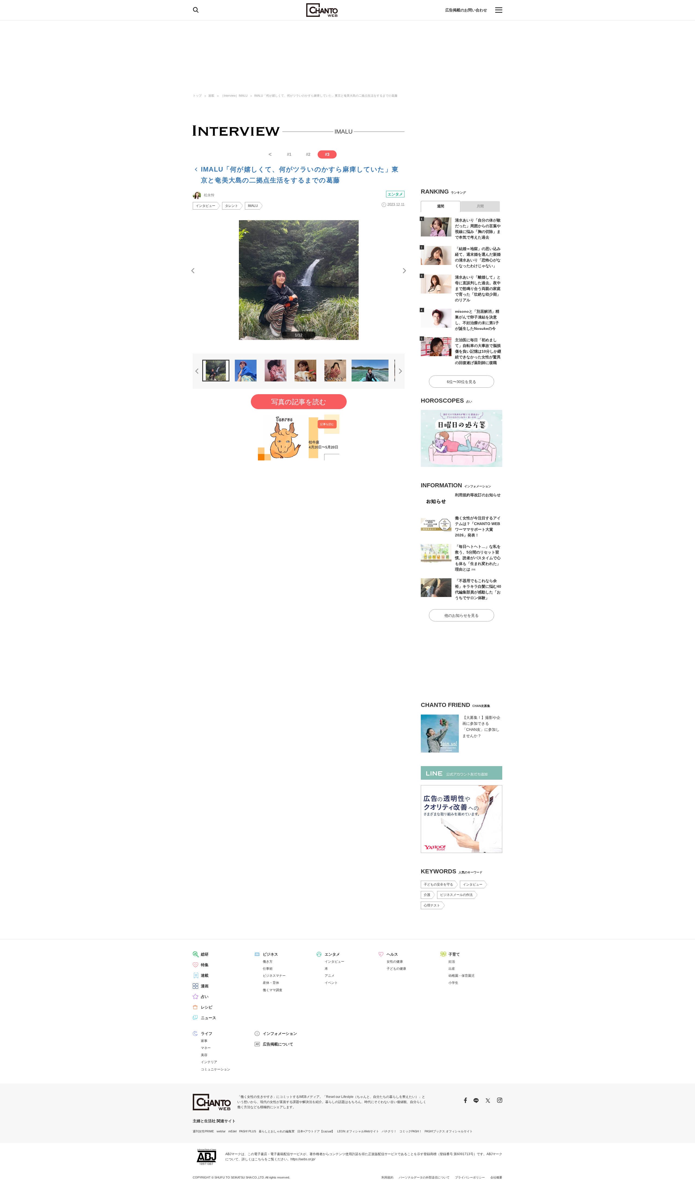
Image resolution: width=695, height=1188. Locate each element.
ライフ (206, 1033)
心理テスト (432, 905)
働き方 (268, 961)
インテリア (209, 1062)
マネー (206, 1048)
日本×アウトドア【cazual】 (315, 1131)
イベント (331, 983)
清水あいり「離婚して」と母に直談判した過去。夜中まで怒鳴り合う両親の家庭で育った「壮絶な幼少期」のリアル (478, 288)
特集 (204, 965)
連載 (211, 95)
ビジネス (270, 954)
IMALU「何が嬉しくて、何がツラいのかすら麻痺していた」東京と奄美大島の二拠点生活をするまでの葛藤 (325, 95)
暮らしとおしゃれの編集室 (277, 1131)
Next (404, 271)
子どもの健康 (396, 969)
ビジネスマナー (274, 976)
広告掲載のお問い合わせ (466, 10)
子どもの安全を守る (438, 884)
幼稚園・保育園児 (461, 976)
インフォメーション (280, 1033)
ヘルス (392, 954)
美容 (204, 1055)
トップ (197, 95)
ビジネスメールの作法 (456, 895)
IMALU (253, 206)
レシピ (206, 1007)
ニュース (208, 1018)
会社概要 (496, 1177)
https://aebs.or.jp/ (302, 1159)
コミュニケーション (215, 1069)
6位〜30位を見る (461, 382)
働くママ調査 (272, 990)
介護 (427, 895)
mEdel (232, 1131)
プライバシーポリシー (470, 1177)
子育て (454, 954)
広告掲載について (278, 1044)
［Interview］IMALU (234, 95)
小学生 (453, 983)
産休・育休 (271, 983)
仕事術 (268, 969)
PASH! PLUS (247, 1131)
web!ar (221, 1131)
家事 (204, 1041)
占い (204, 996)
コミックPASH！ (410, 1131)
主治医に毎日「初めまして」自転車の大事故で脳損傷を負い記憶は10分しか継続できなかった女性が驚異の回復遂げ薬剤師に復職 (478, 351)
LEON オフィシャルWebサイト (358, 1131)
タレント (231, 206)
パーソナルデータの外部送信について (424, 1177)
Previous (193, 271)
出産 (451, 969)
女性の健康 (395, 961)
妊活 (451, 961)
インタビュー (205, 206)
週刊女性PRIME (203, 1131)
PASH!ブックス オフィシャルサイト (449, 1131)
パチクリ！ (389, 1131)
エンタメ (395, 194)
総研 (204, 954)
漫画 (204, 986)
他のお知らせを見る (461, 615)
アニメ (329, 976)
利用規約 (387, 1177)
